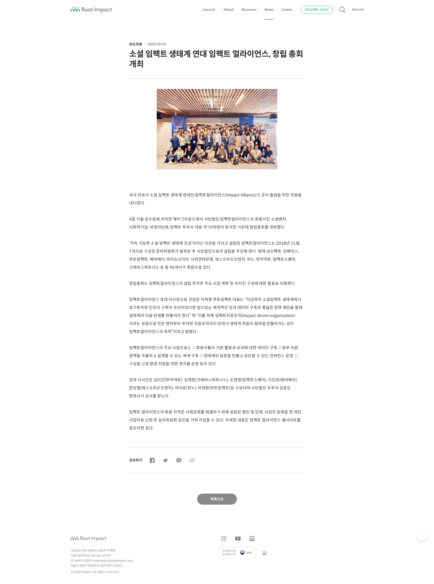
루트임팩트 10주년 (317, 10)
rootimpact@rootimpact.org (113, 561)
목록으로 (217, 499)
